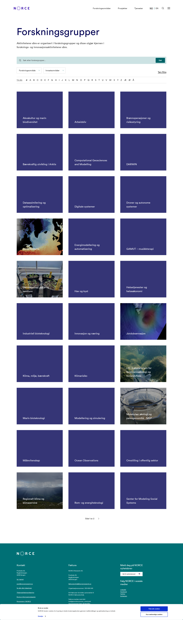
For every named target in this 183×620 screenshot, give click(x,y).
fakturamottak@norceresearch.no (79, 584)
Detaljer (40, 616)
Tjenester (138, 8)
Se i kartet (20, 579)
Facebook (123, 592)
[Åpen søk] (163, 8)
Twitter (122, 594)
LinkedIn (123, 590)
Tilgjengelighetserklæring (25, 593)
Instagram (123, 596)
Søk (160, 60)
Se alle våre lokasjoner (24, 588)
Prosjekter (122, 8)
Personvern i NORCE (24, 601)
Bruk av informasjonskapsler (26, 597)
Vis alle (19, 80)
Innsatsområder (52, 70)
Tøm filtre (162, 72)
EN (157, 8)
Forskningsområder (102, 8)
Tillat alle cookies (154, 609)
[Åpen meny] (168, 8)
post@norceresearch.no (25, 584)
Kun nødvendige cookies (154, 614)
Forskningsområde (27, 70)
